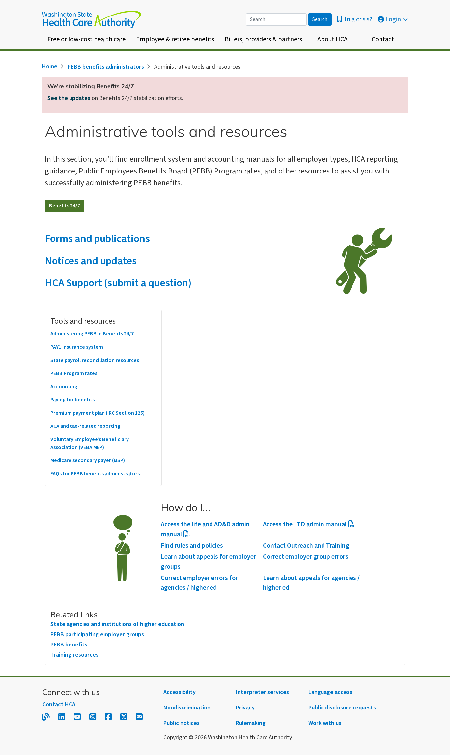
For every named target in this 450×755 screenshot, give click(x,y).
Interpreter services (262, 692)
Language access (330, 692)
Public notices (181, 723)
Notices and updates (91, 260)
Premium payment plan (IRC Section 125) (97, 413)
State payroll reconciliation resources (94, 360)
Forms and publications (97, 238)
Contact (383, 39)
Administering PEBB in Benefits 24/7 (92, 333)
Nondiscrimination (187, 708)
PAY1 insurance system (76, 347)
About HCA (332, 39)
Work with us (324, 723)
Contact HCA (58, 704)
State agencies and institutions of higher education (117, 624)
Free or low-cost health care (86, 39)
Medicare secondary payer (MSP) (87, 460)
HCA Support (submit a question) (118, 283)
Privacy (245, 708)
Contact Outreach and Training (306, 545)
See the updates (68, 98)
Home (49, 66)
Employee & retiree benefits (175, 39)
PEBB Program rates (73, 373)
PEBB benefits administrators (106, 67)
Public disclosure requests (342, 708)
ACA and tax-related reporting (85, 426)
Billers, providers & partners (263, 39)
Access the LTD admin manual (305, 524)
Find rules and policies (192, 545)
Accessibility (179, 692)
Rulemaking (251, 723)
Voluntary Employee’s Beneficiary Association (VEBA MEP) (89, 443)
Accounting (63, 386)
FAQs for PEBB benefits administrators (95, 473)
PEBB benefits (68, 645)
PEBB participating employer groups (97, 634)
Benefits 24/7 (64, 205)
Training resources (74, 655)
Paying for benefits (72, 399)
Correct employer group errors (305, 556)
